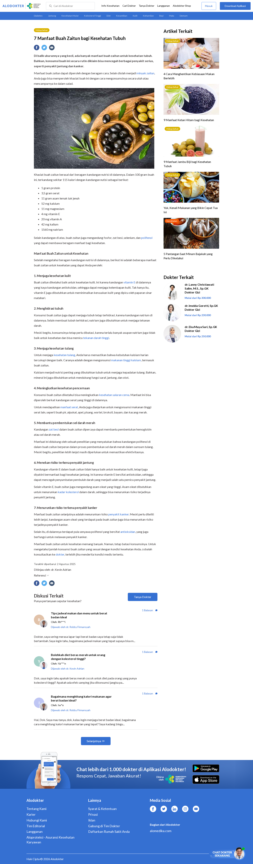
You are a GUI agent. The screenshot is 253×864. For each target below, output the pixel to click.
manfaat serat (69, 407)
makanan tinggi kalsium (126, 360)
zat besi (54, 429)
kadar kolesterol (68, 492)
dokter (60, 554)
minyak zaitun (145, 73)
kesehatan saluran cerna (114, 395)
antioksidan (127, 531)
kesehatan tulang (64, 355)
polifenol (146, 237)
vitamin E (129, 282)
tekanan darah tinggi (96, 338)
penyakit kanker (118, 514)
